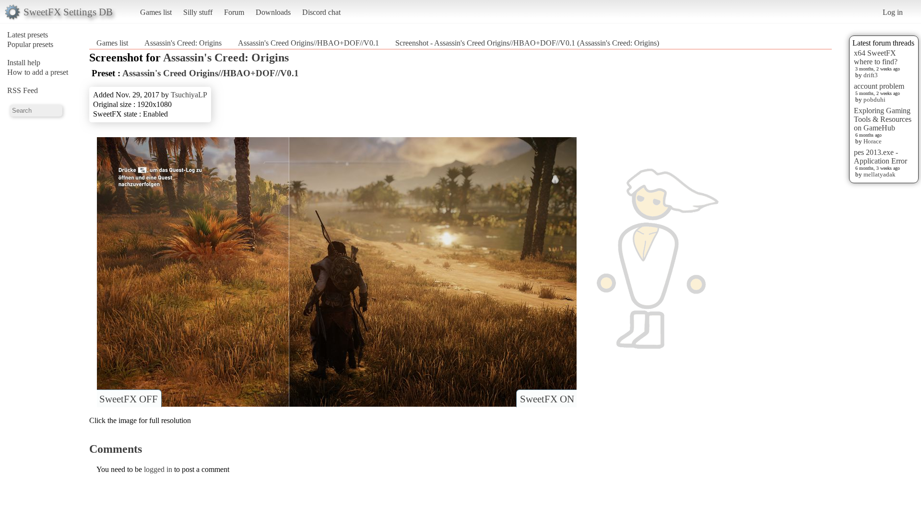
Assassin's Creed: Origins (183, 43)
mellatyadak (879, 174)
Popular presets (30, 44)
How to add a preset (37, 72)
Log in (893, 12)
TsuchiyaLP (189, 95)
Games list (156, 12)
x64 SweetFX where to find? (875, 57)
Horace (872, 141)
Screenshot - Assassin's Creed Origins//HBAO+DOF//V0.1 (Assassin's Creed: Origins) (527, 43)
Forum (234, 12)
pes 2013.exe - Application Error (880, 156)
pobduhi (874, 99)
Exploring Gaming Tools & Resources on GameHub (882, 119)
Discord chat (321, 12)
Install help (23, 63)
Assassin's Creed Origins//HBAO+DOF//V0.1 (308, 43)
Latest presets (27, 35)
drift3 (870, 75)
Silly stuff (198, 12)
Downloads (273, 12)
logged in (158, 469)
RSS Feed (22, 90)
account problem (879, 86)
